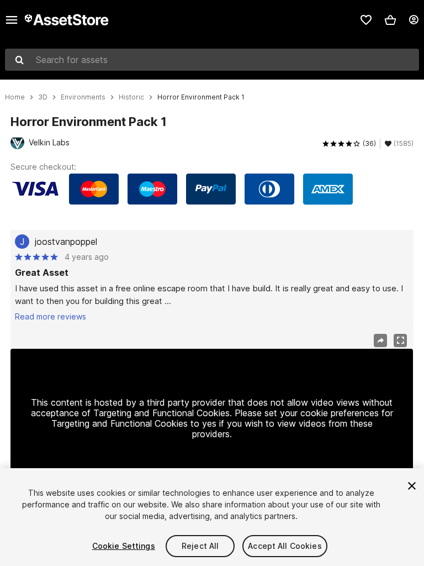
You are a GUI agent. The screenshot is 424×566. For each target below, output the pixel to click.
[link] (366, 20)
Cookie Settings (123, 546)
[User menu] (413, 19)
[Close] (411, 486)
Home (15, 97)
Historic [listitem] (131, 97)
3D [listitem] (42, 97)
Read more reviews (50, 316)
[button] (390, 20)
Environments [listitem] (83, 97)
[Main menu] (12, 20)
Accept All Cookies (285, 546)
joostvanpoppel (66, 241)
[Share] (380, 340)
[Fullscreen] (400, 340)
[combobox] (212, 60)
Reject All (200, 546)
